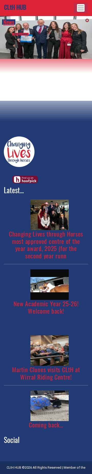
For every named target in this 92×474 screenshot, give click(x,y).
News (8, 22)
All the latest (20, 34)
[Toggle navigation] (81, 8)
